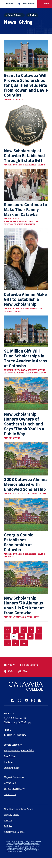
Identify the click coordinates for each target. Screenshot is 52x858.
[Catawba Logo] (26, 686)
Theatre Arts (39, 493)
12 (38, 636)
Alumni (8, 165)
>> (24, 643)
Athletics (18, 308)
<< (7, 629)
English (8, 311)
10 (21, 636)
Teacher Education (24, 224)
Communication (33, 308)
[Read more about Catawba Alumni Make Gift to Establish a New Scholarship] (26, 259)
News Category (15, 15)
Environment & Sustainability (20, 370)
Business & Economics (24, 165)
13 (7, 643)
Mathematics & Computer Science (22, 221)
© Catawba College (14, 831)
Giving (33, 15)
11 (30, 636)
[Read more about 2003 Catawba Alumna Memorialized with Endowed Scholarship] (26, 458)
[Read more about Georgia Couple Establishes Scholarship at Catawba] (26, 514)
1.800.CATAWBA (15, 735)
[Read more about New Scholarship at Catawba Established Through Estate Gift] (26, 125)
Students (18, 99)
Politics (8, 224)
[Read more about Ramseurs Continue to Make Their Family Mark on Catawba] (26, 185)
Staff (37, 617)
